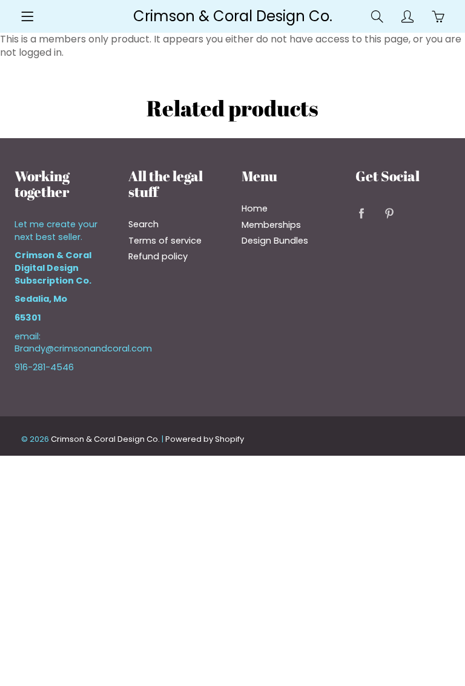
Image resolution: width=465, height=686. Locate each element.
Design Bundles (275, 241)
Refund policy (158, 256)
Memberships (271, 225)
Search (143, 224)
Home (255, 208)
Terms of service (165, 241)
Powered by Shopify (204, 439)
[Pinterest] (389, 213)
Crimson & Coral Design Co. (232, 16)
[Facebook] (361, 213)
